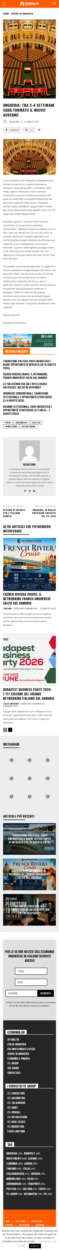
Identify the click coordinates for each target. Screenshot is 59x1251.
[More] (39, 130)
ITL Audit (12, 1107)
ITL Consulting (16, 1093)
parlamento (21, 422)
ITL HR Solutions (17, 1117)
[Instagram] (29, 490)
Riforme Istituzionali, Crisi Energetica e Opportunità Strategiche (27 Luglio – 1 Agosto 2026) (27, 410)
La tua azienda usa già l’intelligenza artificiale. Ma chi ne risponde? (25, 385)
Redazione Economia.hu (25, 608)
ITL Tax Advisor (16, 1103)
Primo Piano (11, 426)
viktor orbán (28, 426)
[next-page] (10, 730)
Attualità (13, 1039)
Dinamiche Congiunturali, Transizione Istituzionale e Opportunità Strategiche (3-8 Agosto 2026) (27, 396)
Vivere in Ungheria (22, 13)
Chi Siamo (13, 1068)
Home (6, 13)
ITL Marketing (15, 1126)
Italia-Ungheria (11, 704)
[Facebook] (25, 490)
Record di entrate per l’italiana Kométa (14, 513)
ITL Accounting (16, 1098)
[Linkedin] (34, 490)
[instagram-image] (11, 759)
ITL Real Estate (16, 1122)
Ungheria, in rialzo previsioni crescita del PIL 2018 (44, 513)
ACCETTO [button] (35, 1246)
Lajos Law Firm (16, 1131)
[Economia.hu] (29, 4)
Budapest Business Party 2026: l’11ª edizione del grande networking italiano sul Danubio (28, 694)
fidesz (8, 422)
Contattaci (13, 1073)
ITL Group (13, 1063)
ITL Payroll (14, 1112)
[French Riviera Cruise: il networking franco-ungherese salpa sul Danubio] (29, 564)
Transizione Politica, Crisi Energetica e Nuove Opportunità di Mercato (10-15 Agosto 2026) (29, 364)
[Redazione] (5, 122)
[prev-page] (5, 730)
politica (36, 422)
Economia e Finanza (18, 1058)
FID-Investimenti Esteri (21, 1049)
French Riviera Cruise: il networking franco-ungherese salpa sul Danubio (25, 376)
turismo (7, 608)
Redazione (14, 122)
